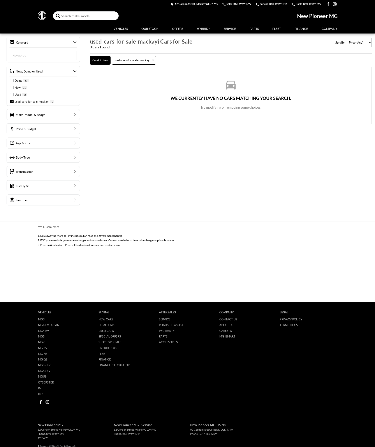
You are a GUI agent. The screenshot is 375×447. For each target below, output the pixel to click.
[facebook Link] (328, 4)
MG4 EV (43, 330)
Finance (301, 28)
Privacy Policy (291, 319)
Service (230, 28)
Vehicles (121, 28)
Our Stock (149, 28)
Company (329, 28)
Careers (225, 330)
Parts (254, 28)
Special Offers (110, 336)
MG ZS (42, 348)
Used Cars (106, 330)
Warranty (167, 330)
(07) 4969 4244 (131, 433)
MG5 (41, 336)
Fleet (276, 28)
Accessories (168, 342)
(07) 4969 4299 (55, 433)
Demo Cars (107, 325)
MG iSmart (227, 336)
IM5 (40, 388)
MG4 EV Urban (48, 325)
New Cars (106, 319)
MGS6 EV (44, 371)
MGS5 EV (44, 365)
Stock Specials (110, 342)
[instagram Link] (335, 4)
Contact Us (228, 319)
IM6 (40, 394)
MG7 (41, 342)
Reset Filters (100, 60)
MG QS (42, 359)
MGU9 (42, 376)
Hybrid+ (203, 28)
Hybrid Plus (107, 348)
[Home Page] (42, 15)
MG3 (41, 319)
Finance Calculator (114, 365)
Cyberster (46, 382)
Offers (177, 28)
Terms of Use (289, 325)
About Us (226, 325)
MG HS (42, 353)
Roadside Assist (171, 325)
